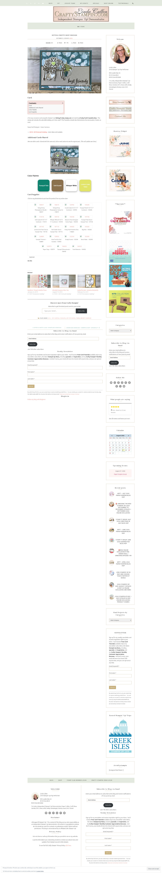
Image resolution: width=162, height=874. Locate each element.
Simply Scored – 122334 (71, 239)
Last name (31, 378)
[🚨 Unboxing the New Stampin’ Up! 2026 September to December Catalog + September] (111, 504)
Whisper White (71, 185)
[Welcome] (120, 53)
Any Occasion (70, 318)
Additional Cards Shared (36, 107)
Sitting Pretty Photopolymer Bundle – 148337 (41, 210)
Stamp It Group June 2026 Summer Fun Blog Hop (123, 541)
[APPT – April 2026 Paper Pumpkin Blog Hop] (111, 562)
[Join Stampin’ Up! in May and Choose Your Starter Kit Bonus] (111, 572)
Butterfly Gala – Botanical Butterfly (88, 290)
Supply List (31, 257)
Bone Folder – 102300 (87, 239)
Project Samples (86, 318)
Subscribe (81, 311)
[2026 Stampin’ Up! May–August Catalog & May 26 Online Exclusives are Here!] (111, 584)
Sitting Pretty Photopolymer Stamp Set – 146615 (56, 210)
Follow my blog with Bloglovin (36, 399)
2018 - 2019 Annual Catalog (57, 318)
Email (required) (33, 365)
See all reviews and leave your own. (119, 418)
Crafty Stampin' (81, 14)
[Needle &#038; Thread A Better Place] (39, 281)
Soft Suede (58, 185)
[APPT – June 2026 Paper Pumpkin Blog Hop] (111, 530)
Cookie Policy (40, 871)
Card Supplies (33, 112)
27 (123, 450)
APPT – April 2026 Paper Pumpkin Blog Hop (123, 563)
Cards (78, 318)
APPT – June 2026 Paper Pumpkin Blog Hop (123, 531)
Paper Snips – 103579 (49, 249)
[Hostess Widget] (120, 146)
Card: (30, 105)
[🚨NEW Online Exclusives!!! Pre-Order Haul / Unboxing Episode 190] (111, 550)
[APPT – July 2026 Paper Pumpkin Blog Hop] (111, 494)
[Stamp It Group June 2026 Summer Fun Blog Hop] (111, 540)
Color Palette (33, 110)
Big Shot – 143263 (87, 229)
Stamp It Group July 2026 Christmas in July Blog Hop (123, 521)
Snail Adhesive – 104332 (79, 249)
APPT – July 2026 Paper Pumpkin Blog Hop (123, 495)
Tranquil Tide (43, 185)
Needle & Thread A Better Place (37, 290)
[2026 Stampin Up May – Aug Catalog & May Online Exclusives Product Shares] (111, 597)
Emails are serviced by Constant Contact (69, 394)
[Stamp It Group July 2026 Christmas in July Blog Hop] (111, 520)
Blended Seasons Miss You (60, 290)
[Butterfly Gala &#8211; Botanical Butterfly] (89, 281)
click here (68, 845)
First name (31, 372)
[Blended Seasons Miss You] (64, 281)
